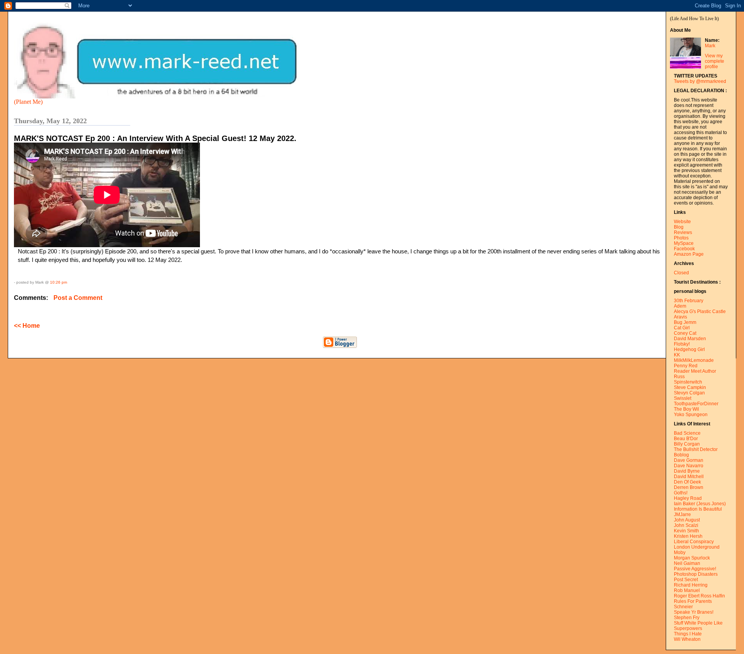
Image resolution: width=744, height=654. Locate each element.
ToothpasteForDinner (696, 403)
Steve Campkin (690, 387)
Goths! (680, 493)
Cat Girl (682, 327)
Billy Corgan (687, 444)
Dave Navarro (688, 465)
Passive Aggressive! (695, 568)
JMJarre (682, 514)
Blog (679, 227)
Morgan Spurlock (692, 558)
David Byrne (687, 471)
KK (677, 355)
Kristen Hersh (688, 536)
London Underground (697, 547)
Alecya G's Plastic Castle (700, 311)
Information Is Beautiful (698, 509)
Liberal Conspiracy (694, 541)
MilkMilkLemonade (694, 360)
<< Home (27, 325)
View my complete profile (714, 61)
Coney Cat (685, 333)
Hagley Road (688, 498)
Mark (710, 45)
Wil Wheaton (687, 639)
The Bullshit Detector (696, 449)
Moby (679, 552)
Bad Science (687, 433)
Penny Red (686, 365)
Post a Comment (77, 297)
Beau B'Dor (686, 438)
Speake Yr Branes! (693, 612)
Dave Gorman (688, 460)
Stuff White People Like (698, 623)
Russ (679, 376)
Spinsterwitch (688, 382)
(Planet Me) (28, 101)
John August (687, 520)
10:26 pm (58, 282)
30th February (688, 300)
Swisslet (682, 398)
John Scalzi (686, 525)
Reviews (683, 232)
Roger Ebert (686, 596)
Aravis (680, 317)
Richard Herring (691, 585)
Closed (681, 272)
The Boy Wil (686, 409)
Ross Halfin (713, 596)
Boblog (681, 455)
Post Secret (686, 579)
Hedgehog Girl (689, 349)
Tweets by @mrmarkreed (700, 81)
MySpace (684, 243)
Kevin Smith (686, 531)
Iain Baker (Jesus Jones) (700, 503)
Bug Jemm (685, 322)
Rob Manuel (687, 590)
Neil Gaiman (687, 563)
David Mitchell (689, 476)
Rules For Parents (693, 601)
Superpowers (688, 628)
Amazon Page (689, 254)
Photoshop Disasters (696, 574)
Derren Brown (688, 487)
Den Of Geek (687, 482)
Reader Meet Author (695, 371)
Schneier (683, 606)
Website (682, 221)
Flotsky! (682, 344)
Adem (680, 306)
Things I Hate (688, 634)
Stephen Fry (686, 617)
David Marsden (690, 338)
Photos (681, 238)
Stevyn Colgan (689, 393)
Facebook (684, 248)
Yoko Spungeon (691, 414)
